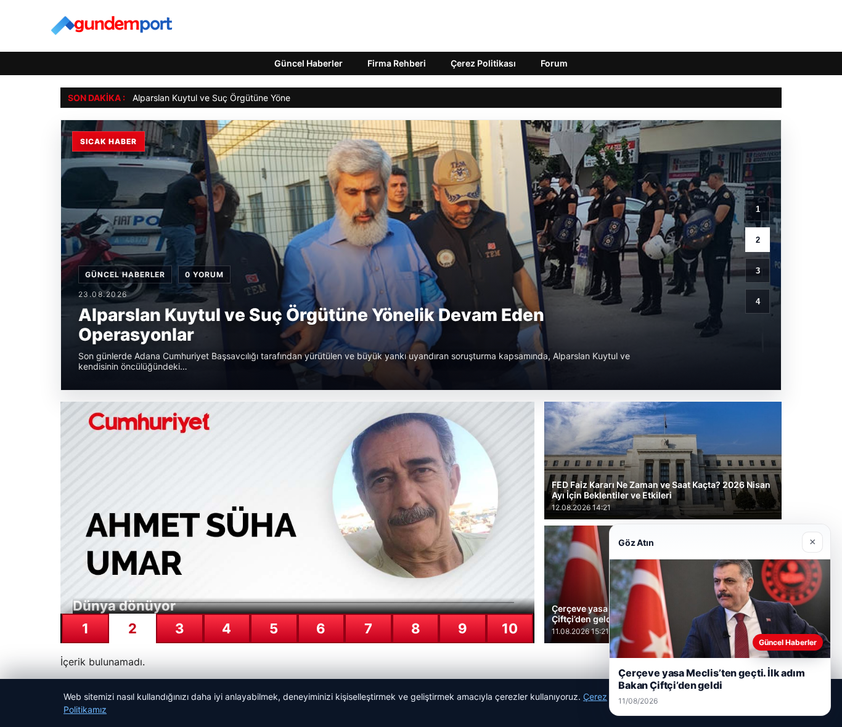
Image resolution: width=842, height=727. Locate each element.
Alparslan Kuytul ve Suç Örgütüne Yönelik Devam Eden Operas (259, 97)
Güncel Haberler (308, 63)
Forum (554, 63)
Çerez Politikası (483, 63)
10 (510, 628)
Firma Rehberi (396, 63)
